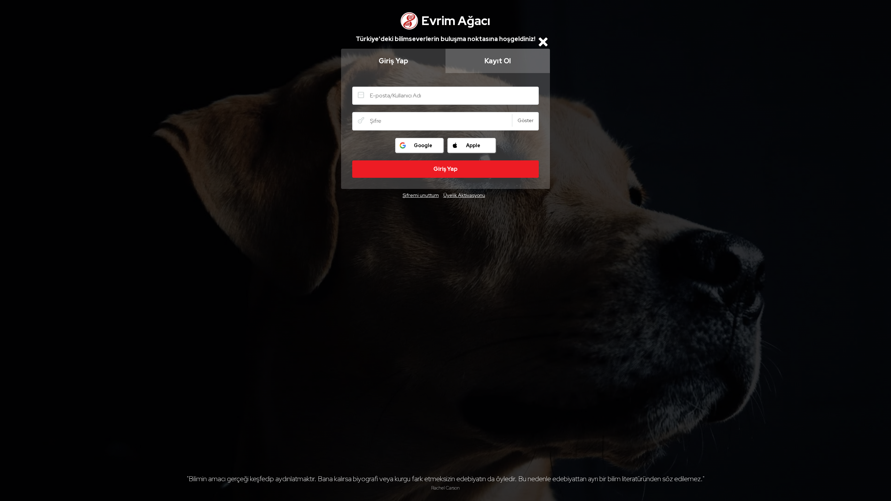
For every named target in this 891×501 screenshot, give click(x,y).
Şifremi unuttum (421, 195)
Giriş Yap (393, 60)
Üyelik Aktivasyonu (464, 195)
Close (543, 42)
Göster (526, 120)
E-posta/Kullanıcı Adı (360, 95)
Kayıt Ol (497, 60)
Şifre (360, 120)
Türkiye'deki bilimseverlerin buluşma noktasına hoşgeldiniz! (445, 39)
